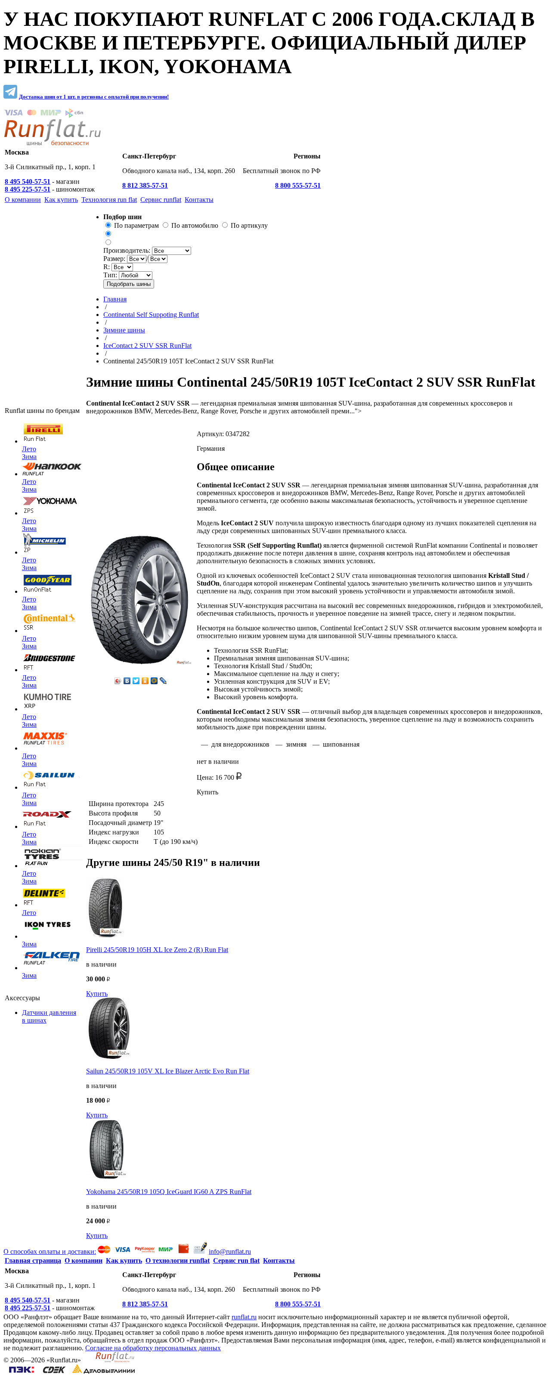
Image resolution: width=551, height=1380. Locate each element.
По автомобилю (194, 225)
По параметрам (136, 225)
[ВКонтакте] (127, 680)
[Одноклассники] (145, 680)
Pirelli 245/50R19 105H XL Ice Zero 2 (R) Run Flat (157, 949)
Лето (29, 449)
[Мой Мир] (154, 680)
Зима (29, 456)
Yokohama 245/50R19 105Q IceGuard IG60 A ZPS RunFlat (168, 1191)
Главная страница (33, 1260)
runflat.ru (244, 1317)
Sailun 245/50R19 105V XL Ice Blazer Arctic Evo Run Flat (167, 1071)
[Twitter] (136, 680)
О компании (83, 1260)
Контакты (279, 1260)
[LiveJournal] (163, 680)
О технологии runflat (177, 1260)
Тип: (111, 275)
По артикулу (249, 225)
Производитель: (127, 250)
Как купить (124, 1260)
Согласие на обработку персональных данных (153, 1348)
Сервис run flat (236, 1260)
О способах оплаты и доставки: (49, 1251)
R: (107, 266)
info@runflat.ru (230, 1251)
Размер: (115, 258)
